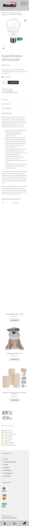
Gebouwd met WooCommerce (9, 517)
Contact (6, 459)
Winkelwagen (22, 522)
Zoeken (14, 523)
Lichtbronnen (5, 14)
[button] (25, 20)
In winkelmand (13, 82)
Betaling (6, 464)
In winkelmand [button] (14, 320)
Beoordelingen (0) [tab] (6, 108)
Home (4, 12)
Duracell (6, 92)
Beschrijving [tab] (5, 99)
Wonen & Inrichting (11, 12)
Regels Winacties (8, 473)
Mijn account (5, 523)
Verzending (6, 467)
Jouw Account (7, 476)
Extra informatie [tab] (6, 104)
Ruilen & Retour (8, 470)
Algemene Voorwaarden (10, 461)
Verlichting (19, 12)
